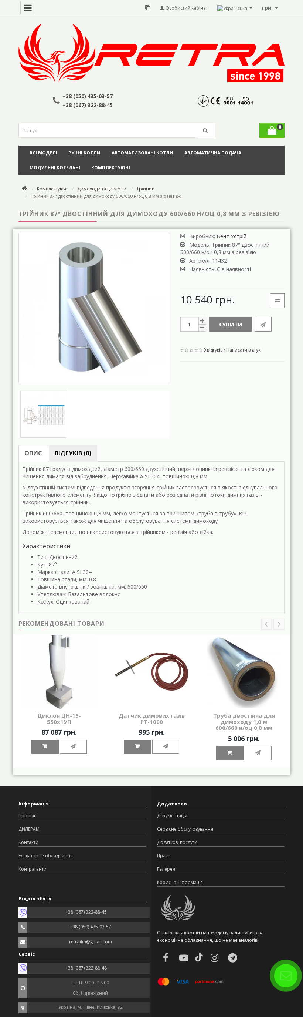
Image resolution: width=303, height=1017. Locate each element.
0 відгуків (212, 350)
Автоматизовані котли (142, 153)
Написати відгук (243, 350)
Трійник (145, 189)
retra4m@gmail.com (90, 941)
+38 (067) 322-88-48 (86, 968)
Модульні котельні (55, 167)
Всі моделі (43, 153)
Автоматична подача (212, 153)
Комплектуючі (110, 167)
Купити (230, 324)
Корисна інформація (180, 882)
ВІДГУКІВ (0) (73, 453)
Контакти (28, 842)
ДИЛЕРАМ (29, 829)
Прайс (164, 856)
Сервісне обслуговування (185, 829)
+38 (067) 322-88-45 (87, 105)
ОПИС (33, 453)
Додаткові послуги (177, 842)
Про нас (27, 815)
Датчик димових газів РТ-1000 (152, 718)
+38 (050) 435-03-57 (87, 96)
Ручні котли (84, 153)
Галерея (166, 869)
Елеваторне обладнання (45, 856)
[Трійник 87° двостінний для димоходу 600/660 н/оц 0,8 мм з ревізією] (93, 308)
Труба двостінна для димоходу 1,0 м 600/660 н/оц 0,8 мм (244, 721)
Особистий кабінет (186, 8)
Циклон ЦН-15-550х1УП (59, 718)
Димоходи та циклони (101, 189)
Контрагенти (32, 869)
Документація (172, 815)
